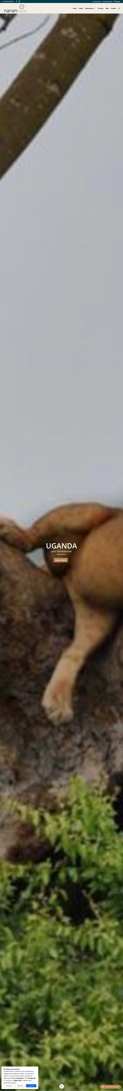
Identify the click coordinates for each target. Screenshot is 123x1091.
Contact (113, 8)
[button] (110, 1087)
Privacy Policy (97, 1)
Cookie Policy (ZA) (107, 1)
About (81, 8)
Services (100, 8)
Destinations (89, 8)
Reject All (20, 1086)
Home (75, 8)
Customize (9, 1086)
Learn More (61, 560)
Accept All (31, 1086)
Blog (107, 8)
